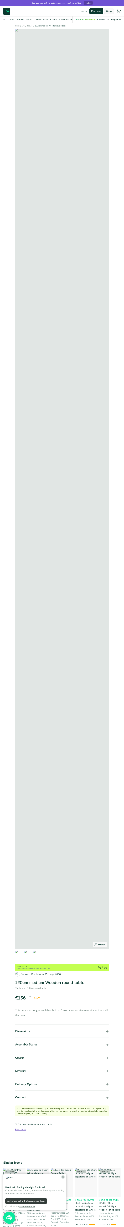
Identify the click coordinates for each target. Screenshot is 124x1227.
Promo (20, 19)
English (115, 19)
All (4, 19)
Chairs (53, 19)
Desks (29, 19)
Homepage (20, 26)
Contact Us (103, 19)
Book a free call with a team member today (26, 1201)
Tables (29, 26)
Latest (12, 19)
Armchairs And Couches (71, 19)
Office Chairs (41, 19)
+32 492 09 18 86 (27, 1206)
